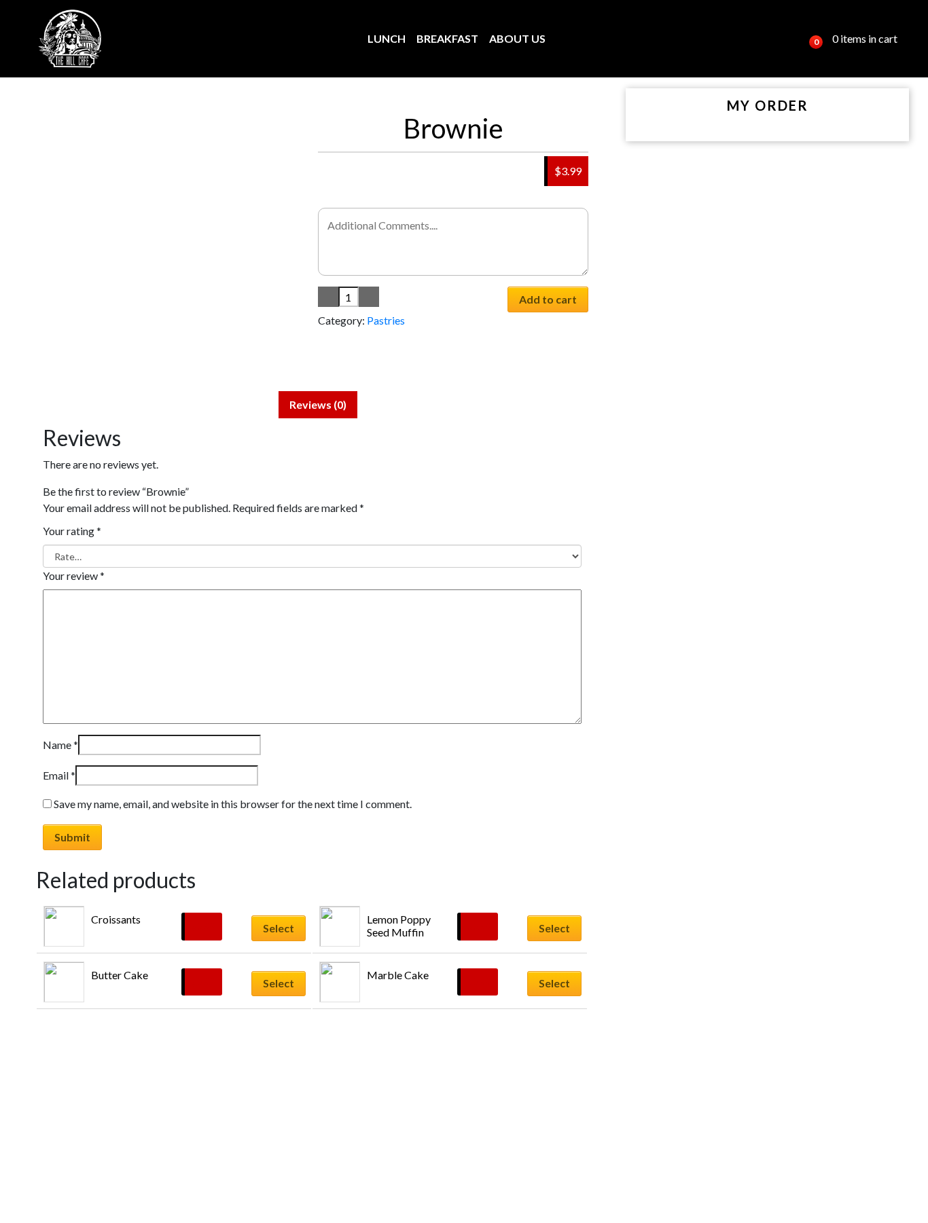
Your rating (72, 530)
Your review (74, 575)
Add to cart (548, 299)
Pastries (386, 320)
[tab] (318, 404)
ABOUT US (517, 38)
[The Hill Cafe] (71, 39)
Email (59, 775)
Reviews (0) (317, 404)
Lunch (387, 38)
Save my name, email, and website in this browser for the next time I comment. (233, 803)
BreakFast (447, 38)
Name (60, 744)
